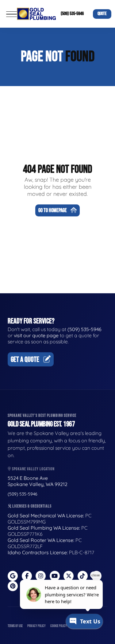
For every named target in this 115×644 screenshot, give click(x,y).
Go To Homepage (52, 210)
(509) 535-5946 (72, 14)
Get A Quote (25, 359)
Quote (102, 14)
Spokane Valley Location (33, 469)
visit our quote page (36, 335)
